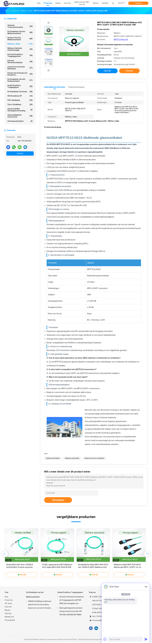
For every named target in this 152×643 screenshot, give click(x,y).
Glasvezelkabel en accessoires (20, 116)
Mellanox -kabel (20, 44)
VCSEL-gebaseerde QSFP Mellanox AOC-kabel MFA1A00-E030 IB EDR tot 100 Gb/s (57, 567)
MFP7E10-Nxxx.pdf (121, 39)
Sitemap (8, 613)
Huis (6, 597)
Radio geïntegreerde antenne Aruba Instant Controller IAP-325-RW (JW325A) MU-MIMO (70, 611)
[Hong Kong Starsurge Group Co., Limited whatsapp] (14, 147)
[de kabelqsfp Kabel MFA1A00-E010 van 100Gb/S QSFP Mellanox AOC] (93, 545)
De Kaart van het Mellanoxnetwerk (20, 39)
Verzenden (58, 500)
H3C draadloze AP (20, 96)
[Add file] (105, 639)
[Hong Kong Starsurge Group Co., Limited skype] (25, 147)
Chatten (20, 153)
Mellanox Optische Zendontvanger (20, 49)
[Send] (146, 639)
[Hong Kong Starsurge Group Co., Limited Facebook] (91, 628)
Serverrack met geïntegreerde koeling (20, 110)
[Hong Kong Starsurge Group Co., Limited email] (8, 147)
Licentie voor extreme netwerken (20, 68)
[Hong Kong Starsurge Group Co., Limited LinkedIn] (96, 628)
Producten (9, 600)
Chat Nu (138, 3)
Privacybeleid (10, 620)
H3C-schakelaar (20, 100)
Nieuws (7, 610)
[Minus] (146, 586)
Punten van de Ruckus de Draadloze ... (20, 74)
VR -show (8, 603)
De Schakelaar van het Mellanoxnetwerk (20, 32)
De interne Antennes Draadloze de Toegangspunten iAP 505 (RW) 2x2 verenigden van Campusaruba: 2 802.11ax (71, 600)
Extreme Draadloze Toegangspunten (20, 55)
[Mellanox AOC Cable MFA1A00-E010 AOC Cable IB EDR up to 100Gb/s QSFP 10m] (74, 41)
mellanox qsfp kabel (72, 458)
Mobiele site (9, 617)
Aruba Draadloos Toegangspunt (20, 86)
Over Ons (8, 607)
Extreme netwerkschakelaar (20, 61)
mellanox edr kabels (52, 458)
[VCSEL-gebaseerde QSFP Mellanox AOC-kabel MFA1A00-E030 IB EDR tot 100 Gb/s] (57, 545)
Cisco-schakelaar (20, 104)
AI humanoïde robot (20, 121)
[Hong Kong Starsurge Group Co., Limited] (14, 3)
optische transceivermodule (20, 26)
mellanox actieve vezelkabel (94, 458)
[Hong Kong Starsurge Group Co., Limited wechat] (19, 147)
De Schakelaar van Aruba (20, 92)
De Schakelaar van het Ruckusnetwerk (20, 80)
